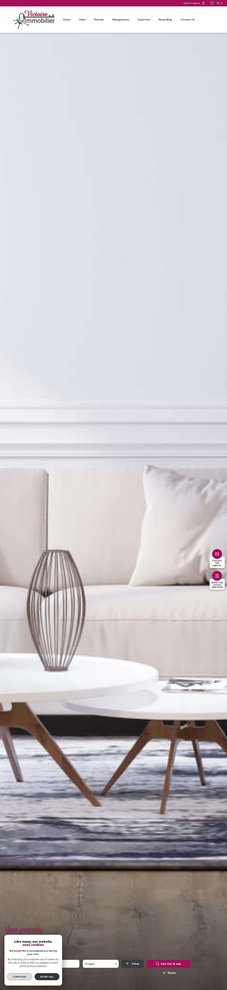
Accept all (47, 976)
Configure (19, 976)
